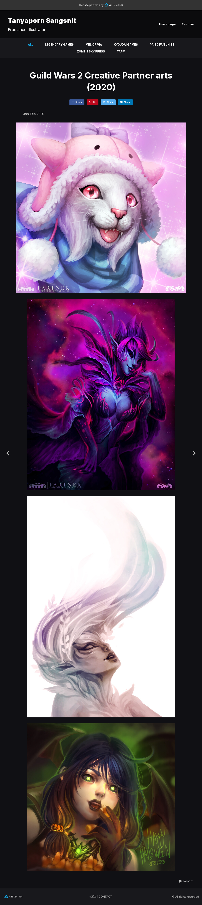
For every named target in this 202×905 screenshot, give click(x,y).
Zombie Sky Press (91, 51)
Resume (188, 24)
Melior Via (94, 44)
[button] (185, 881)
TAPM (121, 51)
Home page (167, 24)
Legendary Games (59, 44)
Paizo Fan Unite (162, 44)
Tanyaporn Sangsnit (42, 20)
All (30, 44)
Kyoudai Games (126, 44)
